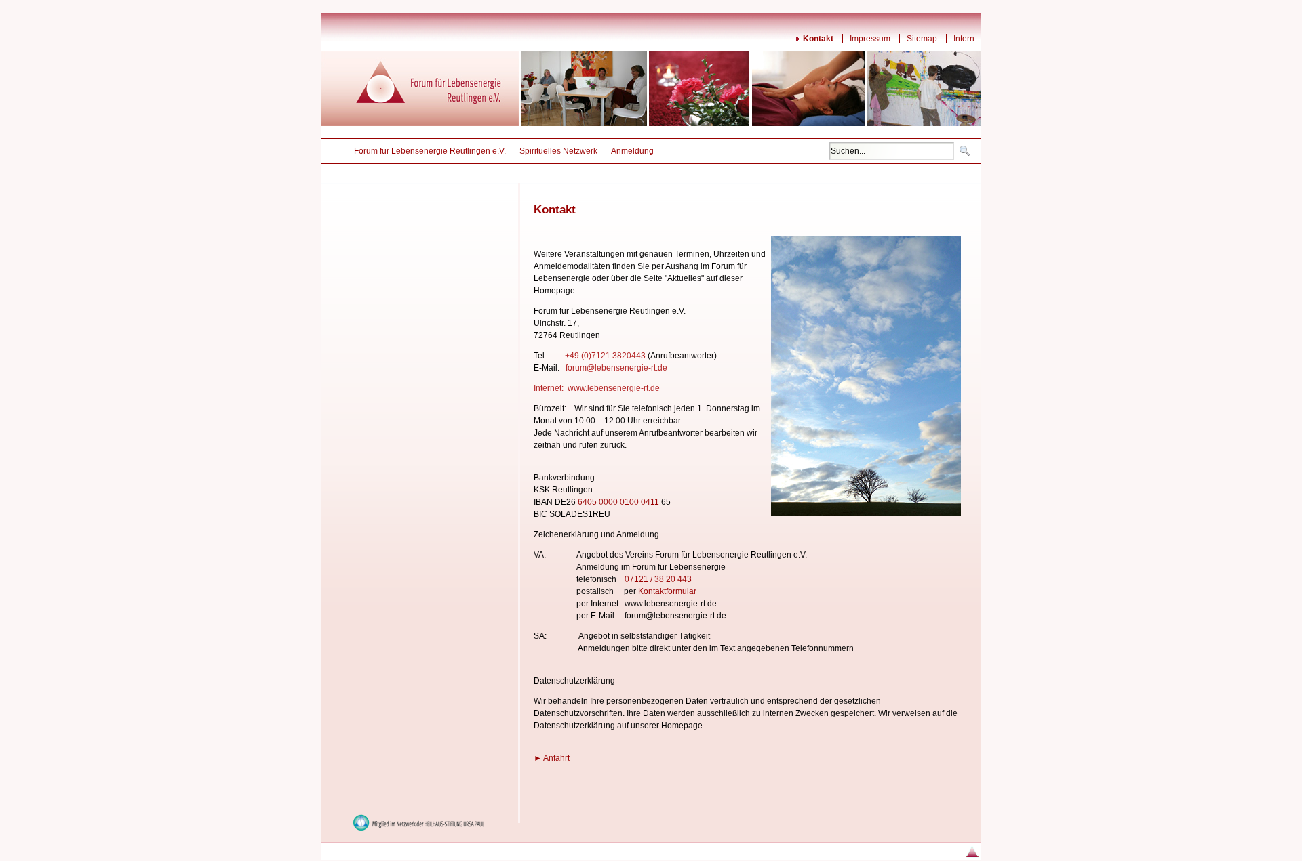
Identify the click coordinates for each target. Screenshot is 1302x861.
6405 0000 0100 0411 (618, 502)
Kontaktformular (667, 591)
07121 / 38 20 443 (658, 579)
